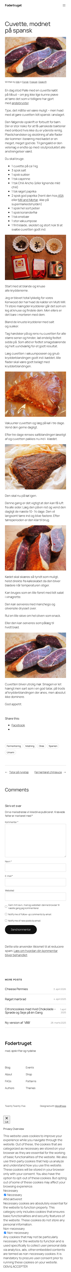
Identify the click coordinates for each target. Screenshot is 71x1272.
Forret (25, 81)
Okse (41, 745)
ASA (60, 195)
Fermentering (14, 745)
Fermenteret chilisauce (48, 772)
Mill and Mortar (28, 200)
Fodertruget (13, 5)
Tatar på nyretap (19, 772)
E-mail (9, 875)
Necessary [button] (10, 1190)
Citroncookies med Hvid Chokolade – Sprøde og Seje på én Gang (30, 1010)
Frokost (33, 81)
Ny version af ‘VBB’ (17, 1022)
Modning (29, 745)
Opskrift (42, 81)
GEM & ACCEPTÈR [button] (15, 1266)
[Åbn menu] (64, 5)
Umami (10, 752)
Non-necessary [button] (14, 1228)
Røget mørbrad (15, 999)
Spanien (53, 745)
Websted (9, 890)
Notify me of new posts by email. (24, 920)
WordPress (60, 1105)
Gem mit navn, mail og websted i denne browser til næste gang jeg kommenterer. (33, 906)
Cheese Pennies (16, 989)
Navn (8, 861)
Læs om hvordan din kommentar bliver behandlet (31, 953)
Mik (18, 81)
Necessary (14, 1195)
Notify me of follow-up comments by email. (30, 914)
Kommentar (11, 822)
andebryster (20, 103)
